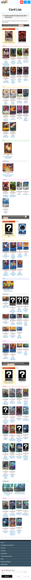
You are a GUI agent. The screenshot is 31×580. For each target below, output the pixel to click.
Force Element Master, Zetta (6, 306)
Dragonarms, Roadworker (19, 513)
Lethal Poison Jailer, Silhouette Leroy (13, 81)
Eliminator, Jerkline (5, 438)
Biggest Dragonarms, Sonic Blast (5, 403)
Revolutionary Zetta (6, 322)
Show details (26, 576)
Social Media (4, 564)
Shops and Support (6, 561)
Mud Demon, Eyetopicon (5, 336)
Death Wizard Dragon (19, 419)
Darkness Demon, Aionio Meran (19, 310)
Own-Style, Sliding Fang (5, 136)
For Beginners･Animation (7, 545)
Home (2, 542)
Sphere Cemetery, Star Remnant (5, 458)
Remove (19, 194)
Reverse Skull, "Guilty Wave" (19, 323)
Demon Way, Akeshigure (19, 102)
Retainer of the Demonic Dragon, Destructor (25, 457)
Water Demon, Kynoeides (19, 336)
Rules (2, 559)
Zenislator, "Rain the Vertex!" (8, 494)
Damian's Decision (26, 102)
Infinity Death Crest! (8, 291)
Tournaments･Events (6, 556)
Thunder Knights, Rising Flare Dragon (12, 439)
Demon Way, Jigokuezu (5, 120)
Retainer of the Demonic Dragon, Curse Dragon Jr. (12, 532)
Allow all (7, 576)
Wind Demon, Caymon (25, 324)
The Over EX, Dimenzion (12, 402)
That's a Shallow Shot (5, 357)
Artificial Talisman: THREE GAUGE (6, 274)
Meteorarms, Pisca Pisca (12, 457)
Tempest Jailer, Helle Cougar (13, 62)
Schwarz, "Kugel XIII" (12, 323)
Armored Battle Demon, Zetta (13, 311)
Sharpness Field (5, 212)
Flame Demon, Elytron (13, 336)
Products (3, 548)
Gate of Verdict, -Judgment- (26, 119)
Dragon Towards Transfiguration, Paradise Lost (6, 63)
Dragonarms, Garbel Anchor (12, 475)
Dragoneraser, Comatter (19, 457)
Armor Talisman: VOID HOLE (6, 256)
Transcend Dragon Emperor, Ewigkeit (25, 402)
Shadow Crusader (13, 136)
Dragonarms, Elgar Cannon (26, 419)
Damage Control (6, 103)
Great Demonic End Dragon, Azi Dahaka (5, 421)
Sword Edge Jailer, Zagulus (6, 81)
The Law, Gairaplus (19, 402)
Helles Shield (19, 118)
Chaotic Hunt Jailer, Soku (26, 61)
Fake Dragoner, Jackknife (19, 493)
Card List (3, 550)
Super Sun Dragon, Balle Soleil (12, 421)
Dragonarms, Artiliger (26, 438)
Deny (18, 576)
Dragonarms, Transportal (12, 514)
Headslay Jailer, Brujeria (20, 80)
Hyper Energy (25, 255)
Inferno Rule (12, 119)
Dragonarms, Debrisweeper (25, 514)
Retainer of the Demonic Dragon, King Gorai (19, 439)
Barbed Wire (25, 194)
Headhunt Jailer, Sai (26, 79)
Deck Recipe (4, 553)
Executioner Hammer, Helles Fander (8, 157)
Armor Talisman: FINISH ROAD (19, 273)
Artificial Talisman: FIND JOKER (19, 255)
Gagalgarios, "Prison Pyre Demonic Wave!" (8, 175)
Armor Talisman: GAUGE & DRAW (13, 256)
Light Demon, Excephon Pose (26, 310)
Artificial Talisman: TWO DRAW (13, 274)
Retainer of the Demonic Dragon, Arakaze (5, 476)
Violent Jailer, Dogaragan (5, 196)
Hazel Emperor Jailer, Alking (19, 62)
